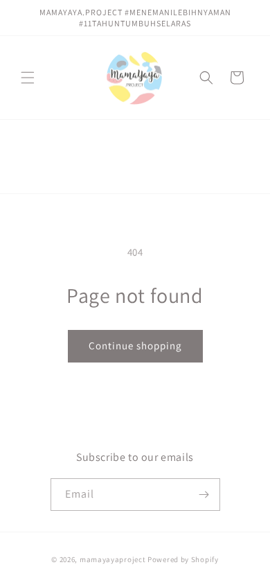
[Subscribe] (204, 494)
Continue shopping (135, 345)
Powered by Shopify (183, 559)
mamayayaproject (113, 559)
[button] (27, 77)
